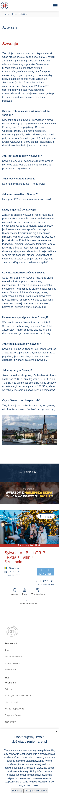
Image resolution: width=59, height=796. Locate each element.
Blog (7, 677)
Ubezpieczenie (12, 702)
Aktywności (10, 669)
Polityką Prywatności (39, 781)
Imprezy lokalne (12, 663)
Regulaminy (10, 722)
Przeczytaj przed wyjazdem (18, 695)
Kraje (7, 650)
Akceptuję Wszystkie (36, 790)
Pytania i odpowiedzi (14, 708)
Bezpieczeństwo (13, 715)
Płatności (9, 689)
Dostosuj (17, 790)
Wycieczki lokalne (13, 656)
